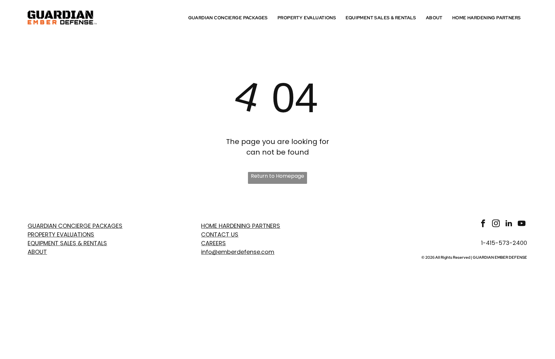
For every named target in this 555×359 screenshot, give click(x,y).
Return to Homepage (277, 176)
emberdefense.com (246, 252)
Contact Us (219, 234)
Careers (213, 243)
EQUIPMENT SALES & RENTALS (67, 243)
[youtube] (521, 224)
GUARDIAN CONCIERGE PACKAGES (75, 226)
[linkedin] (508, 224)
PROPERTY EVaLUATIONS (61, 234)
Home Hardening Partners (240, 226)
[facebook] (483, 224)
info (206, 252)
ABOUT (37, 252)
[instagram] (495, 224)
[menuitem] (229, 17)
